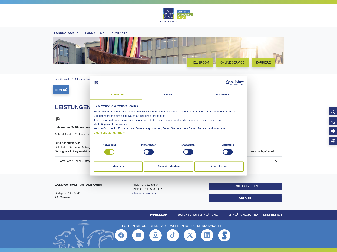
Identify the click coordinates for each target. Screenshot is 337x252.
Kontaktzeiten (246, 186)
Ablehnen (118, 166)
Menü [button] (62, 89)
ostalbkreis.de (62, 79)
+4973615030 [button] (333, 121)
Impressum (158, 214)
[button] (333, 111)
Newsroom (200, 62)
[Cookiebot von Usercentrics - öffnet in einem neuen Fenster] (228, 83)
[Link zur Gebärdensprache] (333, 141)
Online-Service (232, 62)
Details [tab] (168, 94)
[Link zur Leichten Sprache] (333, 131)
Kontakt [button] (118, 32)
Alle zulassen (219, 166)
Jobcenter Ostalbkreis (87, 79)
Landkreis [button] (93, 32)
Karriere (263, 62)
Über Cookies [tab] (221, 94)
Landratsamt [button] (65, 32)
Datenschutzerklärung (198, 214)
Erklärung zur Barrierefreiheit (255, 214)
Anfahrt (246, 197)
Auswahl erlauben (168, 166)
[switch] (149, 152)
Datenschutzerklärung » (109, 132)
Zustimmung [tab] (116, 94)
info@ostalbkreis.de (144, 193)
